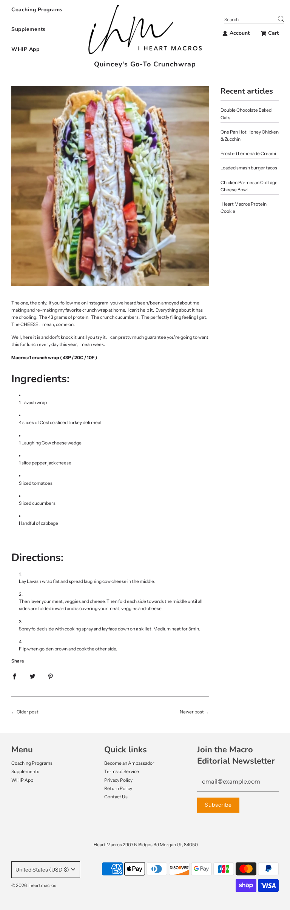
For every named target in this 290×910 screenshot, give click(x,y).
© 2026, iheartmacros (33, 885)
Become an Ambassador (129, 763)
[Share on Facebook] (14, 676)
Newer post (192, 712)
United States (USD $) (42, 869)
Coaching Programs (37, 9)
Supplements (28, 29)
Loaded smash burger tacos (249, 168)
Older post (28, 712)
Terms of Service (121, 771)
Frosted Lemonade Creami (248, 153)
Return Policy (118, 788)
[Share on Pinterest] (50, 676)
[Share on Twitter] (32, 676)
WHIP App (25, 49)
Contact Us (116, 796)
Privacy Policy (118, 780)
